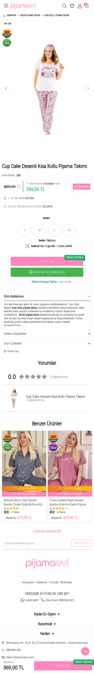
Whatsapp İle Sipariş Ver (49, 272)
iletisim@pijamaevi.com (20, 657)
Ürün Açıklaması (14, 296)
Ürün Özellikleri (13, 343)
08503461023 (13, 649)
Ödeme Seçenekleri (15, 333)
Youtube (53, 582)
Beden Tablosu (47, 240)
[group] (47, 88)
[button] (6, 88)
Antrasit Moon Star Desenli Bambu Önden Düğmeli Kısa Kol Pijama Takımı (23, 503)
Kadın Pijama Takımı (30, 15)
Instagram (28, 582)
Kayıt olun (82, 543)
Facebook (41, 582)
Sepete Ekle (61, 260)
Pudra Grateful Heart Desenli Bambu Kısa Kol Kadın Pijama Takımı (68, 503)
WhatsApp (66, 582)
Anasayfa (11, 15)
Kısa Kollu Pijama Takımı (56, 15)
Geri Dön (7, 23)
